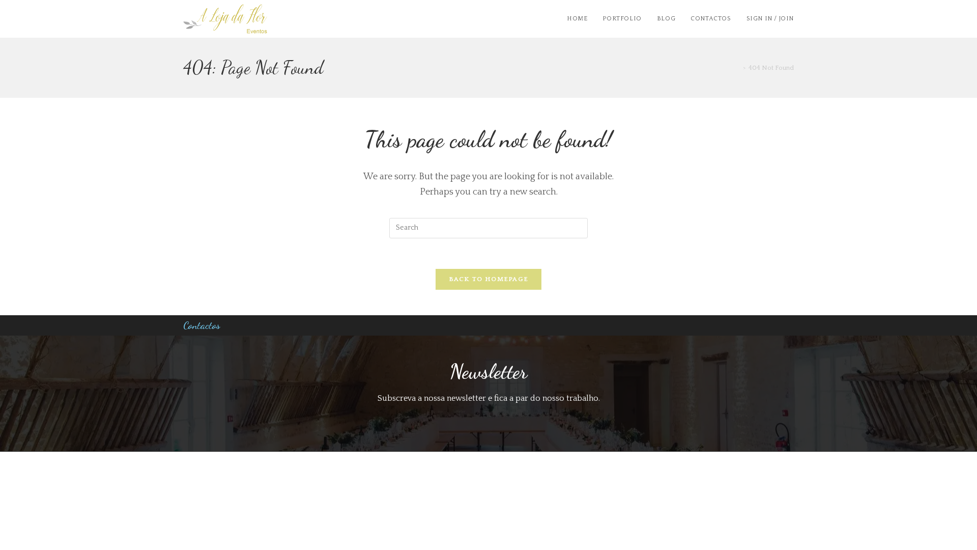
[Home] (737, 67)
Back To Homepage (489, 279)
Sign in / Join (770, 18)
